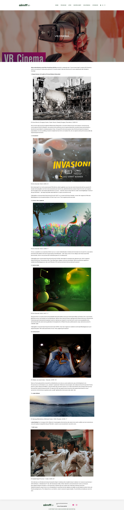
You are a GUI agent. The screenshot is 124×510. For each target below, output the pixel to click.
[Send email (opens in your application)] (105, 5)
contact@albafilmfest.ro (62, 504)
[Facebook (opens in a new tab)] (101, 5)
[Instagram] (76, 504)
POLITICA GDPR (62, 506)
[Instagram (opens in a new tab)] (103, 5)
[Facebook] (73, 504)
